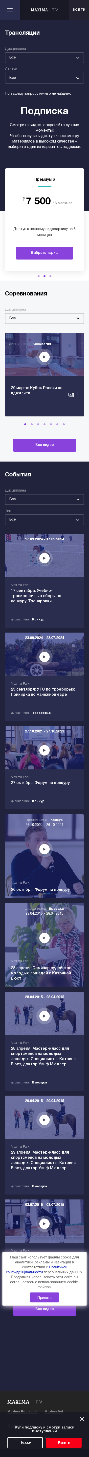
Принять (44, 1297)
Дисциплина (15, 49)
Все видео (44, 445)
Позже (25, 1442)
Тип (8, 511)
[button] (39, 276)
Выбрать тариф (44, 253)
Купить (64, 1442)
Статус (11, 69)
